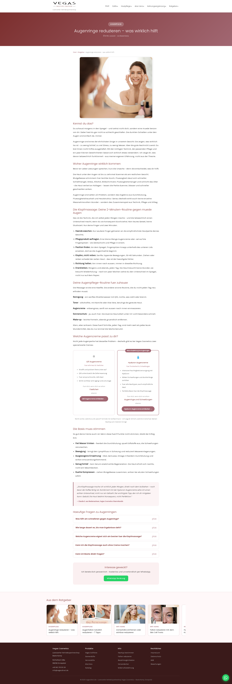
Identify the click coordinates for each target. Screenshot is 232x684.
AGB (152, 660)
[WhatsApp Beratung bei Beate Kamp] (225, 677)
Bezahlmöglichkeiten (126, 660)
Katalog (88, 668)
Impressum (155, 653)
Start (107, 6)
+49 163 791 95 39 (59, 667)
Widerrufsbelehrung (126, 668)
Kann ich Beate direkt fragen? (90, 554)
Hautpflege (125, 6)
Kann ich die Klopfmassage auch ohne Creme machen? (103, 545)
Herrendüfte (90, 660)
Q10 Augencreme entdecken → (94, 399)
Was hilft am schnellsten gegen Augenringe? (97, 519)
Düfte (114, 6)
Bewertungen (156, 664)
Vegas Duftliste (91, 653)
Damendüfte (90, 656)
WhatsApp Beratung (116, 578)
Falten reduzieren (125, 656)
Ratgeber (173, 6)
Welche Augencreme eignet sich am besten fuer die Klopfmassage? (109, 536)
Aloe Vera (139, 6)
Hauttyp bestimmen (126, 653)
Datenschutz (156, 656)
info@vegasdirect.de (60, 670)
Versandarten (123, 664)
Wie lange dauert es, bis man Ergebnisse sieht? (98, 527)
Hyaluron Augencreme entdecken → (138, 409)
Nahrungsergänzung (156, 6)
